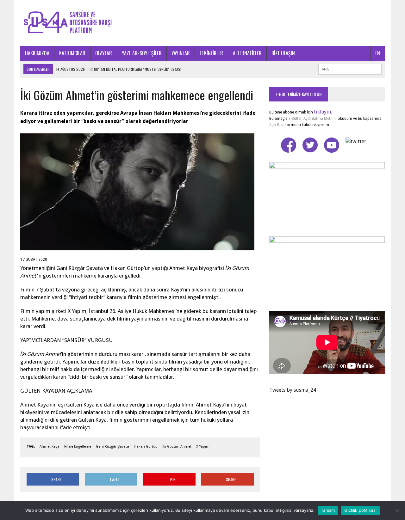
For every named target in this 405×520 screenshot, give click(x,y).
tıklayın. (323, 112)
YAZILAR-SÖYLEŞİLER (142, 53)
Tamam (328, 510)
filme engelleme (77, 446)
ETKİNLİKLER (211, 53)
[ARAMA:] (350, 68)
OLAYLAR (103, 53)
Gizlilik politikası (360, 510)
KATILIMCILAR (72, 53)
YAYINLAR (180, 53)
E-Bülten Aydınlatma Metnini (313, 118)
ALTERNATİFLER (247, 53)
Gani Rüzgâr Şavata (112, 446)
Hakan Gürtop (146, 446)
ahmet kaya (49, 446)
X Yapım (202, 446)
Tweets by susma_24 (292, 390)
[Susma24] (202, 23)
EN (377, 53)
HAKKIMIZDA (37, 53)
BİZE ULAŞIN (283, 53)
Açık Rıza (276, 125)
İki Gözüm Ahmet (176, 446)
